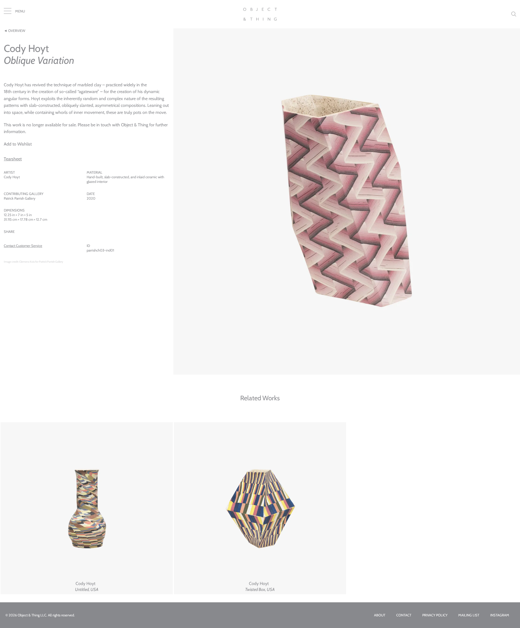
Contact (403, 615)
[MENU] (7, 12)
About (379, 615)
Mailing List (468, 615)
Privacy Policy (434, 615)
